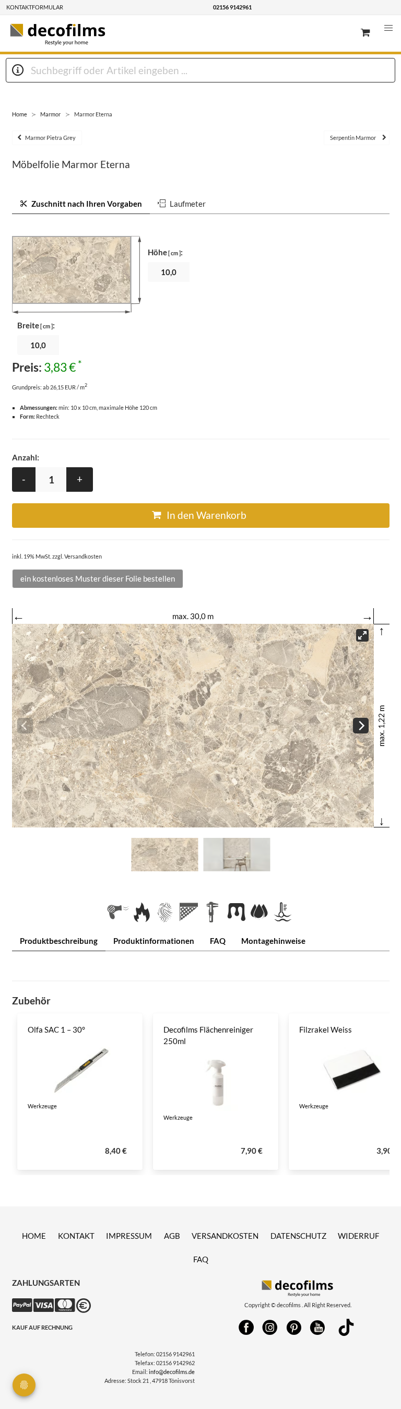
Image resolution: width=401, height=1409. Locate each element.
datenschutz (298, 1235)
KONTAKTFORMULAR (34, 7)
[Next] (361, 725)
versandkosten (225, 1235)
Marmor (50, 114)
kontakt (76, 1235)
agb (172, 1235)
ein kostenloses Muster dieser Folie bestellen (97, 578)
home (34, 1235)
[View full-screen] (362, 635)
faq (200, 1259)
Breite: (36, 325)
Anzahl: (25, 457)
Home (19, 114)
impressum (129, 1235)
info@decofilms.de (172, 1371)
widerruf (358, 1235)
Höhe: (165, 252)
